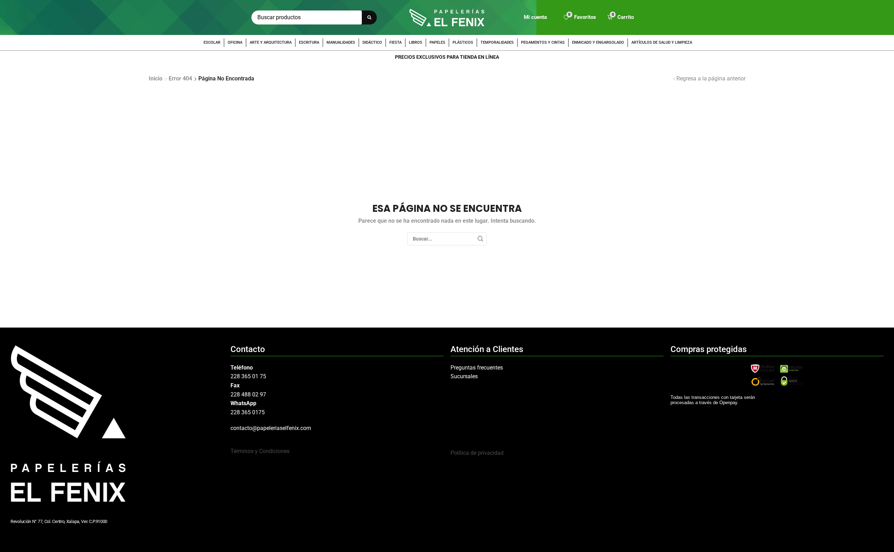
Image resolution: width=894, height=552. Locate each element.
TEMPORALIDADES (497, 42)
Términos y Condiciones (260, 451)
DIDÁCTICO (372, 42)
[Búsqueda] (369, 17)
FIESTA (395, 42)
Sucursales (464, 376)
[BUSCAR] (480, 238)
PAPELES (437, 42)
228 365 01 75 (248, 376)
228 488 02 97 (248, 394)
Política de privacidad (477, 453)
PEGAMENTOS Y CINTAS (543, 42)
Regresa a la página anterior (711, 78)
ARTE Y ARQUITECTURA (271, 42)
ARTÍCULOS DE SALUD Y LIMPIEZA (661, 42)
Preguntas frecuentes (476, 367)
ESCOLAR (212, 42)
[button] (579, 17)
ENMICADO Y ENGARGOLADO (598, 42)
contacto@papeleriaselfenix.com (270, 428)
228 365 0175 (247, 412)
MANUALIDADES (341, 42)
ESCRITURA (309, 42)
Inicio (155, 78)
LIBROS (415, 42)
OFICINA (235, 42)
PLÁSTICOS (463, 42)
